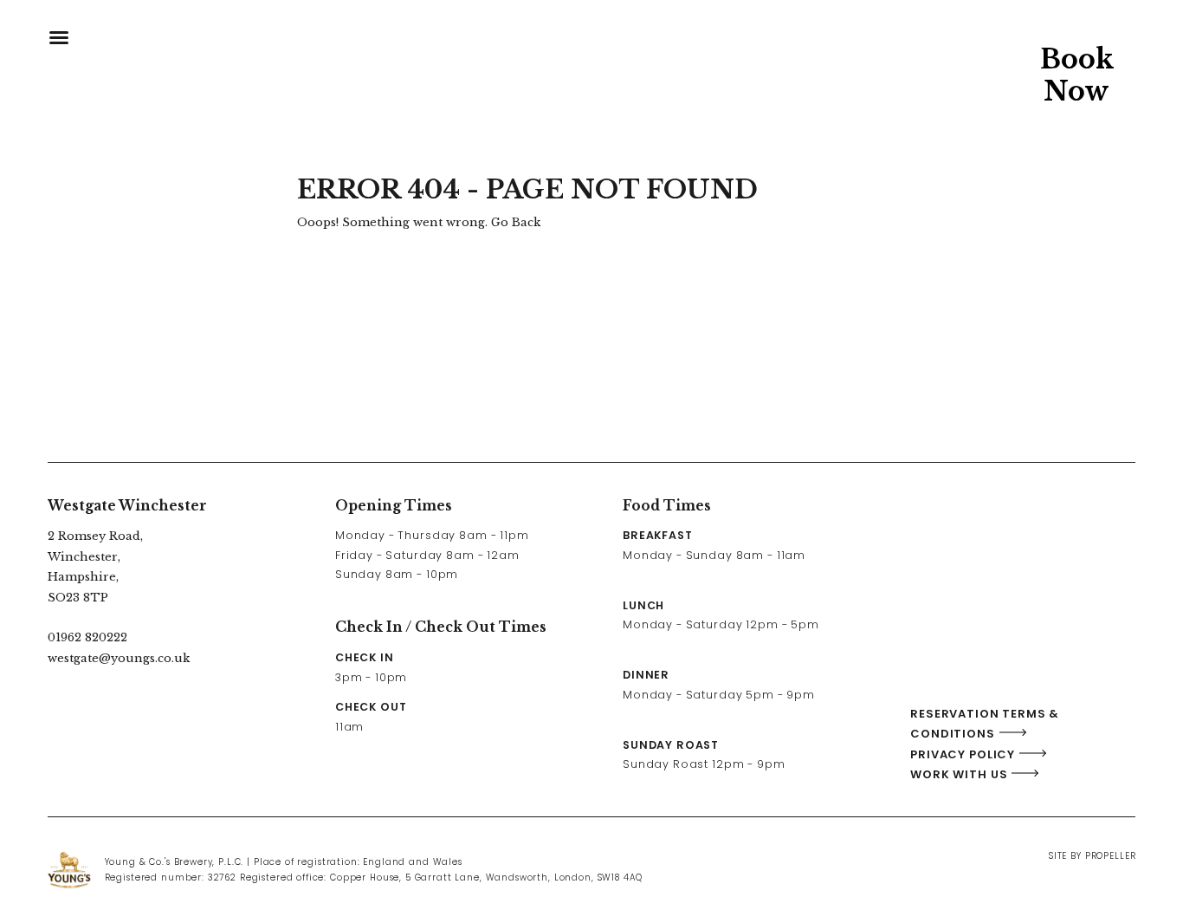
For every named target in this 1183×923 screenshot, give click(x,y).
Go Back (515, 222)
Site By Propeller (1092, 855)
